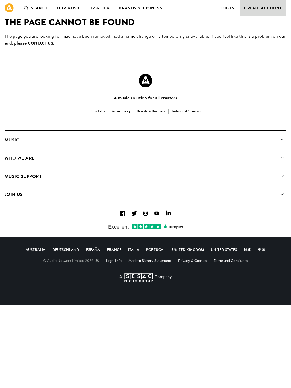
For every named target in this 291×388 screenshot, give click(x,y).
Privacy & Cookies (192, 260)
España (93, 249)
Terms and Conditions (231, 260)
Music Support (23, 176)
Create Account (263, 8)
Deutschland (65, 249)
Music (12, 140)
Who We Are (20, 158)
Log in (228, 8)
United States (224, 249)
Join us (14, 194)
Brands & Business (140, 8)
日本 (247, 249)
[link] (9, 7)
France (114, 249)
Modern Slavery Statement (149, 260)
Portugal (155, 249)
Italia (133, 249)
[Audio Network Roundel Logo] (145, 80)
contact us (40, 43)
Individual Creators (187, 111)
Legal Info (114, 260)
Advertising (121, 111)
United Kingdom (188, 249)
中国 (261, 249)
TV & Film (100, 8)
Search (39, 8)
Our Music (69, 8)
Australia (35, 249)
